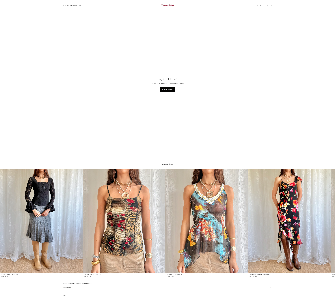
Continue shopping (167, 89)
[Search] (263, 5)
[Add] (80, 270)
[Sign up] (270, 287)
